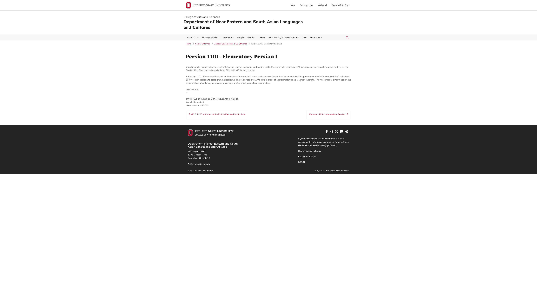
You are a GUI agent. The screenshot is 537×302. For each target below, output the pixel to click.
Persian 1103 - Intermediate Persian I (328, 114)
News (262, 37)
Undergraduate (209, 37)
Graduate (227, 37)
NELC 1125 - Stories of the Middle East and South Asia (217, 114)
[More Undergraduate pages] (218, 38)
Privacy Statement (307, 156)
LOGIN (301, 162)
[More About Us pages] (198, 38)
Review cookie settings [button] (309, 150)
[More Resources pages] (321, 38)
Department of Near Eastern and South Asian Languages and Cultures (213, 145)
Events (250, 37)
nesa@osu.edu (202, 164)
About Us (192, 37)
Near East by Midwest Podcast (284, 37)
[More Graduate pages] (233, 38)
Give (304, 37)
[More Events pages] (255, 38)
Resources (315, 37)
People (240, 37)
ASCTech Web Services (340, 171)
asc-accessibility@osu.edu (323, 145)
